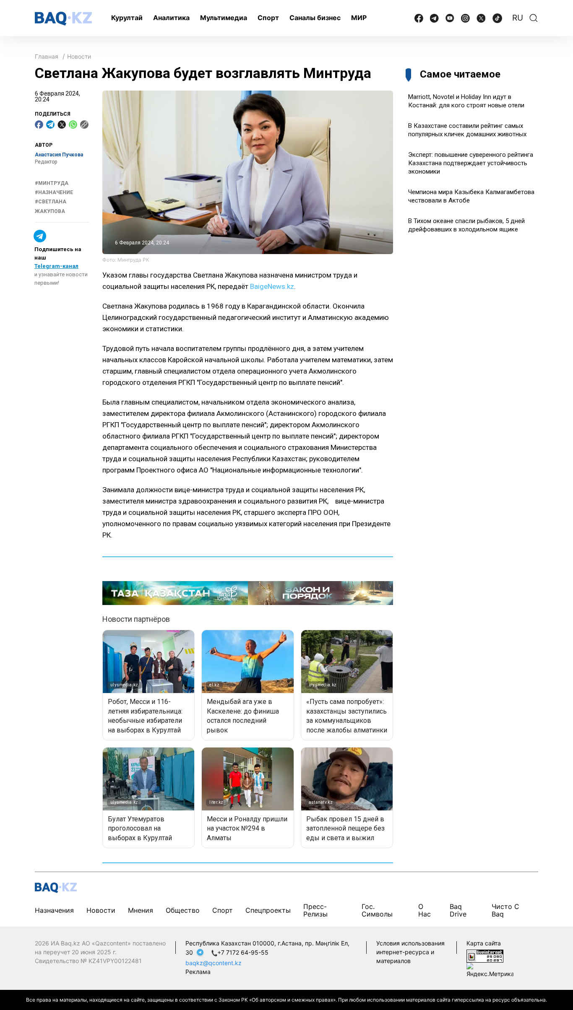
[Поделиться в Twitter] (61, 124)
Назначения (54, 910)
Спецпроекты (268, 910)
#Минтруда (51, 183)
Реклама (198, 971)
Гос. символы (377, 910)
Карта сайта (483, 943)
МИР (359, 17)
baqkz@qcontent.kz (213, 962)
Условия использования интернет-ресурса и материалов (410, 952)
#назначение (54, 192)
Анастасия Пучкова (59, 155)
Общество (183, 910)
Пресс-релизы (315, 910)
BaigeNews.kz (272, 286)
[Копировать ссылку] (84, 124)
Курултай (127, 17)
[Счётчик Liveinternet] (484, 955)
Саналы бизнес (315, 17)
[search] (533, 18)
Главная (46, 56)
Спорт (268, 17)
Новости (79, 56)
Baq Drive (458, 910)
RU (517, 18)
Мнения (140, 910)
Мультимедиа (223, 17)
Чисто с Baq (505, 910)
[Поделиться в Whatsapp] (73, 124)
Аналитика (171, 17)
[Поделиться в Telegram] (50, 124)
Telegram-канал (56, 266)
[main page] (63, 19)
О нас (424, 910)
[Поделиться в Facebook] (39, 124)
